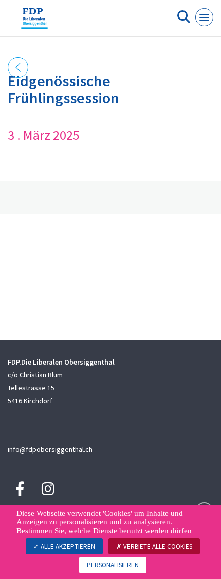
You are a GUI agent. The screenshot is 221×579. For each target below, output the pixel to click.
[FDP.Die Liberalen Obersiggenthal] (34, 22)
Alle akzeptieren (67, 546)
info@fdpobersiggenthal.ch (50, 449)
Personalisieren (113, 564)
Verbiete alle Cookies (157, 546)
